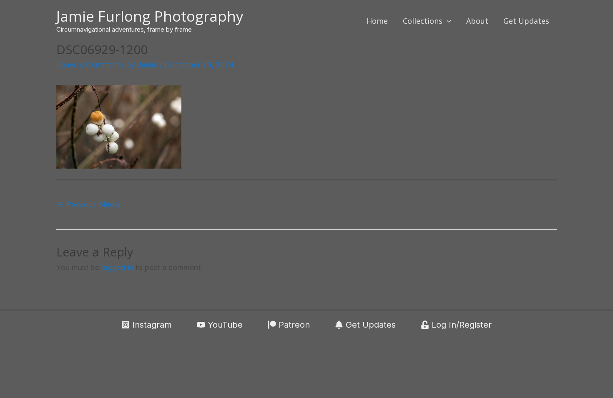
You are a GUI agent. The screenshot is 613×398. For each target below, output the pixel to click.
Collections (422, 21)
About (477, 21)
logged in (117, 267)
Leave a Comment (87, 64)
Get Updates (526, 21)
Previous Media (88, 204)
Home (377, 21)
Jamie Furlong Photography (150, 16)
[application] (446, 20)
